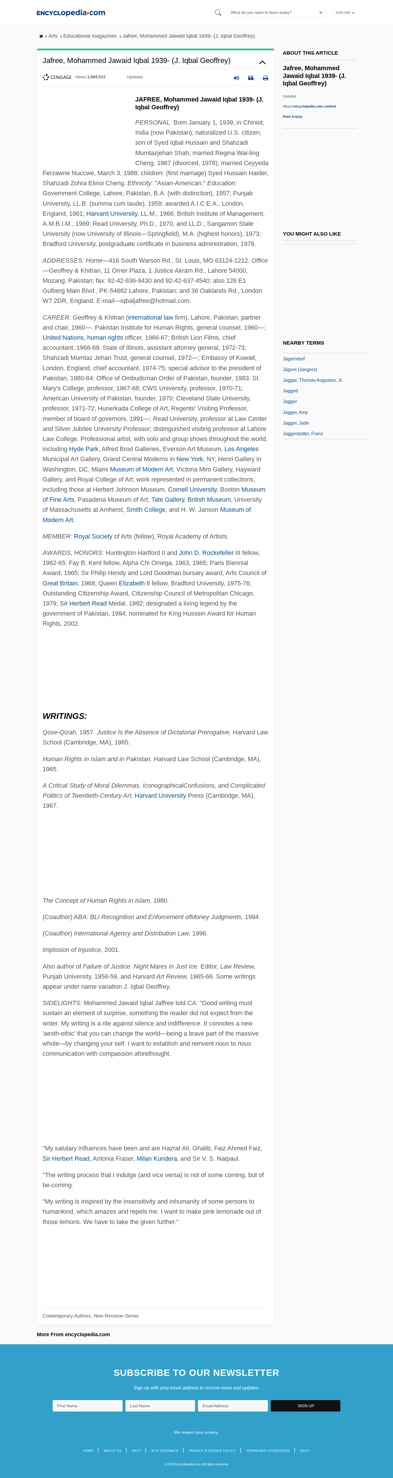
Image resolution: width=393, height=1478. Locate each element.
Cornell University (192, 489)
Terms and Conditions (268, 1450)
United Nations (63, 337)
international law (150, 317)
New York (189, 459)
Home (88, 1450)
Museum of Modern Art (141, 469)
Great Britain (60, 583)
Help (136, 1450)
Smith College (145, 509)
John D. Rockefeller (206, 552)
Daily (305, 1450)
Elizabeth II (134, 583)
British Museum (209, 499)
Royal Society (93, 536)
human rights (105, 337)
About (309, 106)
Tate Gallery (167, 499)
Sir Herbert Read (83, 603)
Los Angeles (241, 448)
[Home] (71, 12)
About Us (113, 1450)
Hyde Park (83, 448)
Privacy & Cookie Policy (212, 1450)
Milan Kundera (157, 1158)
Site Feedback (165, 1450)
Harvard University (111, 213)
